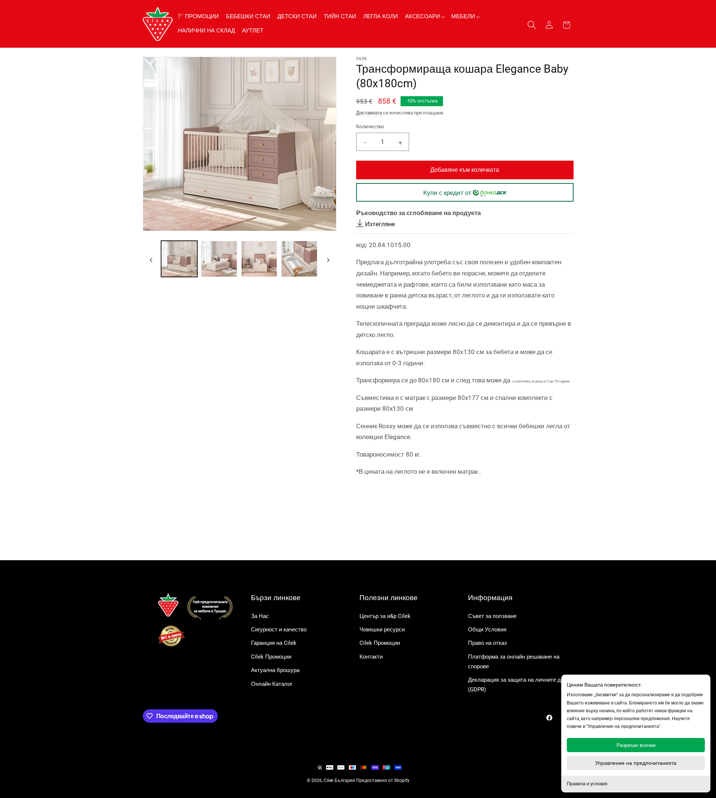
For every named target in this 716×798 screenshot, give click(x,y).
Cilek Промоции (271, 656)
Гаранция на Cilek (273, 643)
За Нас (260, 616)
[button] (424, 16)
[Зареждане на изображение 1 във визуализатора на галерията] (179, 259)
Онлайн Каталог (271, 684)
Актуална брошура (275, 670)
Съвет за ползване (492, 616)
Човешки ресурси (382, 629)
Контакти (371, 656)
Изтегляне (379, 223)
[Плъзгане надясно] (328, 259)
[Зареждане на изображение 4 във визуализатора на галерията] (299, 259)
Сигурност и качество (279, 629)
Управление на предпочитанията (635, 763)
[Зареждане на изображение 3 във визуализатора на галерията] (259, 259)
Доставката (369, 112)
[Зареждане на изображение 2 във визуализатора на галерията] (219, 259)
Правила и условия (587, 783)
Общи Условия (487, 629)
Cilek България (339, 780)
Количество (370, 126)
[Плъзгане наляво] (151, 259)
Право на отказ (487, 643)
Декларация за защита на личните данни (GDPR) (520, 684)
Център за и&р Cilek (385, 616)
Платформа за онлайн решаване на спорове (513, 661)
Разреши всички (636, 745)
